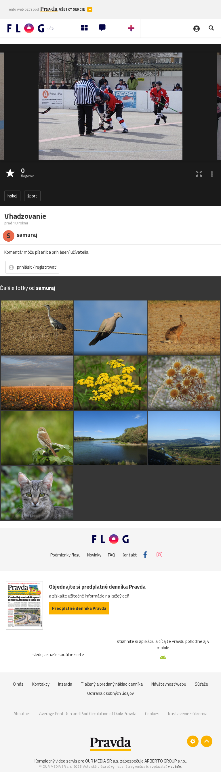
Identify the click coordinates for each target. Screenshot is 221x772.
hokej (12, 196)
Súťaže (201, 684)
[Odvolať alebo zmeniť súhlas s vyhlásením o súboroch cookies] (193, 741)
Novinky (94, 554)
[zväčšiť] (199, 173)
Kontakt (129, 554)
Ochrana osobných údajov (110, 693)
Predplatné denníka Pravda (79, 608)
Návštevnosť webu (168, 684)
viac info (174, 766)
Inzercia (65, 684)
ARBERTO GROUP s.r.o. (165, 761)
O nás (18, 684)
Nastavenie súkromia (187, 714)
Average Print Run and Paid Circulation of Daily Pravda (87, 714)
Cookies (152, 714)
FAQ (111, 554)
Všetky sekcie (72, 9)
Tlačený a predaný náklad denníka (112, 684)
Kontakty (40, 684)
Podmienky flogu (65, 554)
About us (22, 714)
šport (32, 196)
